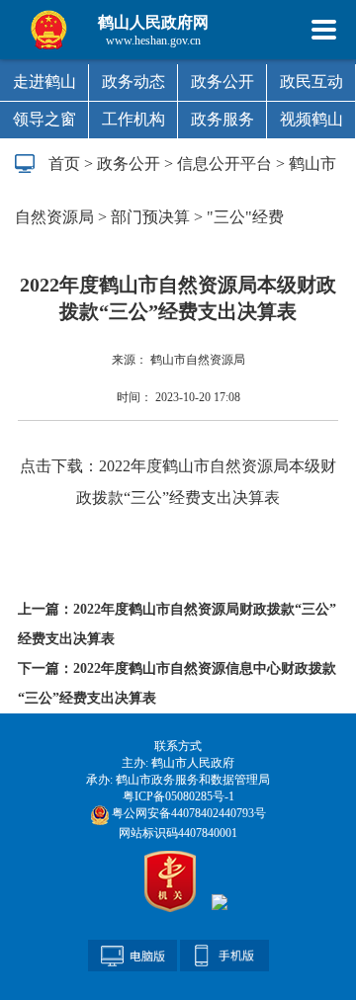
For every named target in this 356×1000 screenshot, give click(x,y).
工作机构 (133, 119)
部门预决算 (150, 216)
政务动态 (133, 81)
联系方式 (178, 746)
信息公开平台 (224, 163)
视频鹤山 (311, 119)
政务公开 (222, 81)
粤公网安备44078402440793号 (187, 813)
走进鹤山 (44, 81)
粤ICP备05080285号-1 (178, 796)
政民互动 (311, 81)
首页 (64, 163)
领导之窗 (44, 119)
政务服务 (222, 119)
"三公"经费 (245, 216)
